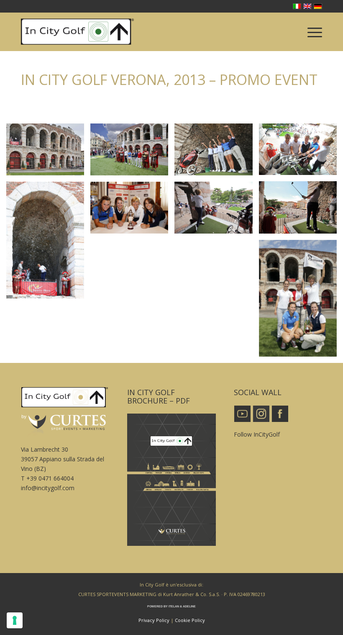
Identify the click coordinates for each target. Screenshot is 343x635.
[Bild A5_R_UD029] (301, 210)
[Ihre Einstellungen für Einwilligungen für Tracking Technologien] (15, 620)
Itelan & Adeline (182, 606)
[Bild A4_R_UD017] (301, 152)
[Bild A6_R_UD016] (216, 211)
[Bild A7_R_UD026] (48, 243)
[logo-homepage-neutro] (77, 32)
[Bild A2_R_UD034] (132, 152)
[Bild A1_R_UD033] (48, 152)
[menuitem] (310, 32)
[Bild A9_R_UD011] (301, 301)
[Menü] (310, 32)
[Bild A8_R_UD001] (132, 211)
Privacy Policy (153, 620)
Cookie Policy (190, 620)
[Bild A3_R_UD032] (216, 152)
